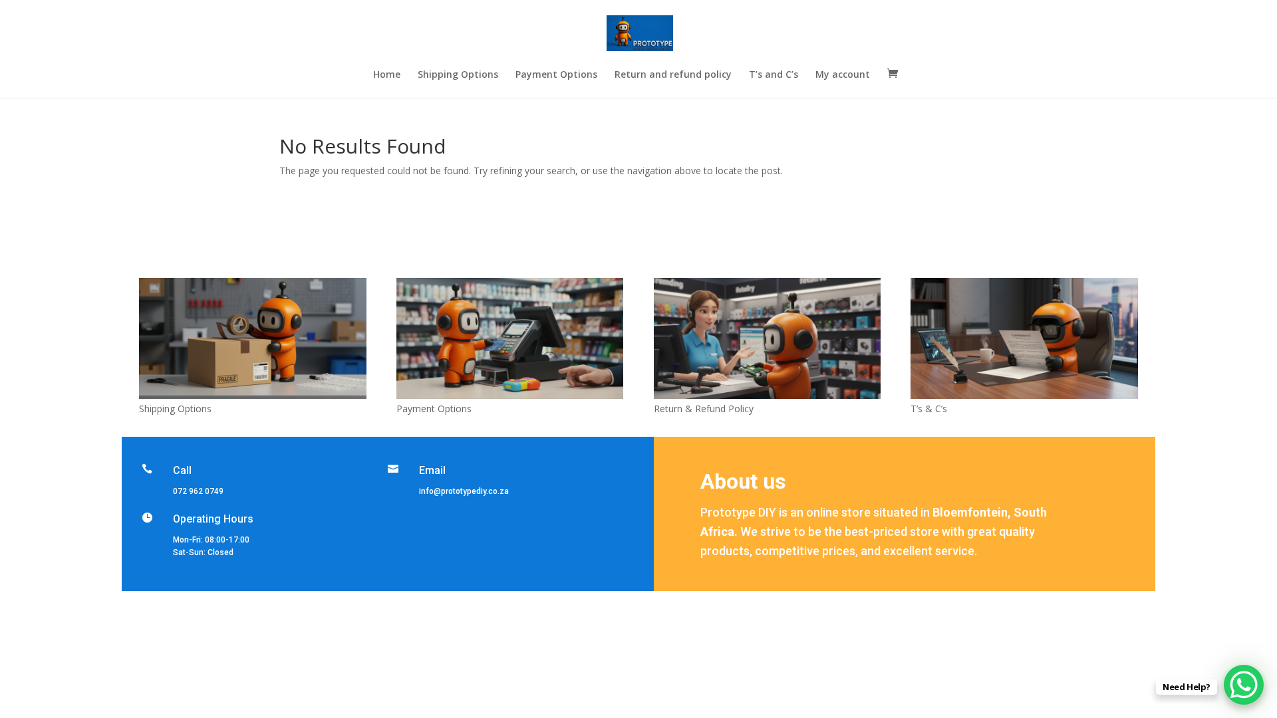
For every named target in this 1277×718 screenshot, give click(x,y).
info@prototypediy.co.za (464, 491)
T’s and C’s (773, 75)
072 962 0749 (198, 491)
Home (386, 75)
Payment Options (556, 75)
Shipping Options (458, 75)
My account (842, 75)
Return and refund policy (673, 75)
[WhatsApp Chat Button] (1244, 685)
